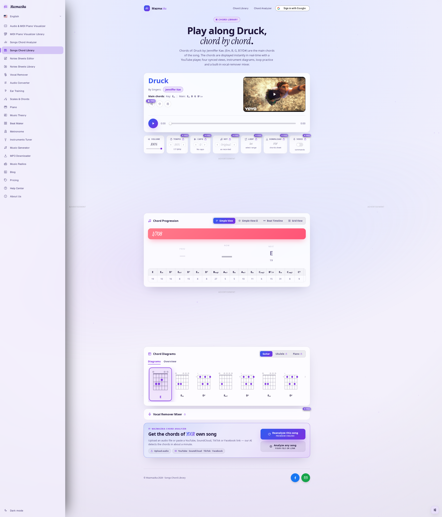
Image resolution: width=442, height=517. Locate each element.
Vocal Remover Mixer (167, 414)
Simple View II (250, 220)
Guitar (266, 353)
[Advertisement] (227, 185)
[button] (160, 384)
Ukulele (280, 353)
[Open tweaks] (435, 510)
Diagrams (154, 361)
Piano (296, 353)
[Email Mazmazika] (305, 477)
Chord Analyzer (263, 8)
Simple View (226, 220)
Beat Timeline (275, 220)
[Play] (274, 94)
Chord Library (240, 8)
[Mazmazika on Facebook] (295, 477)
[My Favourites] (168, 104)
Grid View (297, 220)
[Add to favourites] (159, 104)
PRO (153, 101)
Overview (170, 361)
